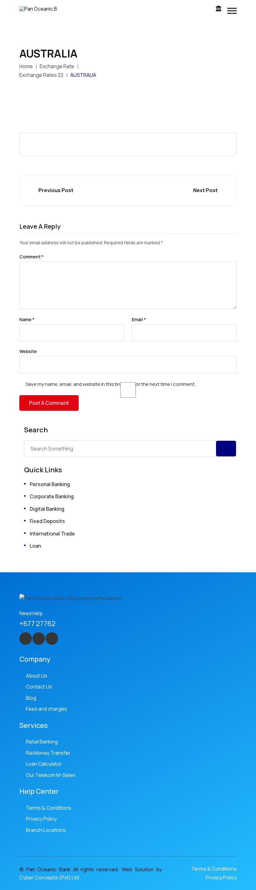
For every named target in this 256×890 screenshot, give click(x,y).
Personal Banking (50, 484)
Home (26, 66)
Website (28, 351)
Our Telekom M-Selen (51, 775)
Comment (31, 257)
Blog (31, 697)
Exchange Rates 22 (41, 75)
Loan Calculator (44, 763)
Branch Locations (46, 830)
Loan (35, 545)
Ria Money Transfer (48, 752)
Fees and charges (46, 708)
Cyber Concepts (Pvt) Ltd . (50, 877)
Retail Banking (42, 741)
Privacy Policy (41, 818)
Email (139, 319)
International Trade (52, 533)
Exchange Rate (57, 66)
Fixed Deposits (47, 521)
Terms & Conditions (48, 807)
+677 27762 (37, 623)
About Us (36, 675)
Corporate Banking (52, 496)
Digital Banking (47, 508)
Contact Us (39, 686)
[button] (232, 10)
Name (26, 319)
